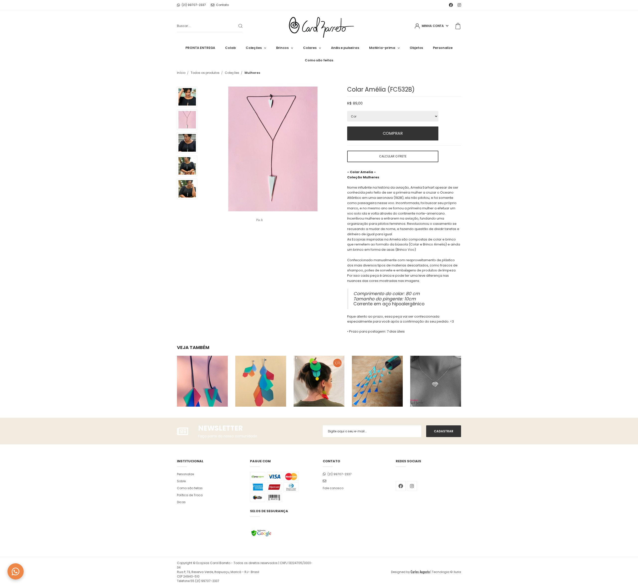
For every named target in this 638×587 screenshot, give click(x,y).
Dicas (181, 502)
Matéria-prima (382, 47)
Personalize (443, 47)
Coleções (254, 47)
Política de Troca (190, 495)
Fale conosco (333, 488)
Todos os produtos (205, 73)
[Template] (420, 572)
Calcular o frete (392, 156)
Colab (230, 47)
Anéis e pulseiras (345, 47)
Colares (310, 47)
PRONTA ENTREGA (200, 47)
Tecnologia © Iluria (446, 572)
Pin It (259, 220)
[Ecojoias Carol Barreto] (319, 26)
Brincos (282, 47)
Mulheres (252, 73)
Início (181, 73)
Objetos (416, 47)
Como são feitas (319, 60)
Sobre (181, 481)
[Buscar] (236, 26)
